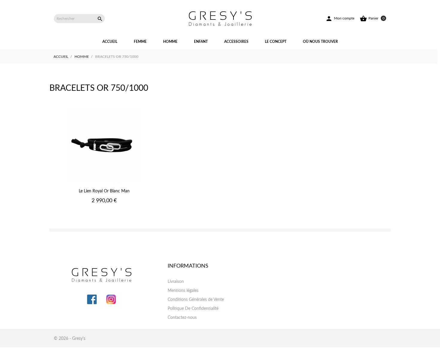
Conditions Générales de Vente (196, 300)
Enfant (201, 41)
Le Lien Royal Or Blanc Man (104, 191)
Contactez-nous (182, 318)
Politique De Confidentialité (193, 309)
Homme (170, 41)
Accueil (109, 41)
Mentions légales (183, 291)
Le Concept (275, 41)
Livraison (176, 282)
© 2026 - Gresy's (69, 339)
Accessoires (236, 41)
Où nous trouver (320, 41)
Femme (140, 41)
